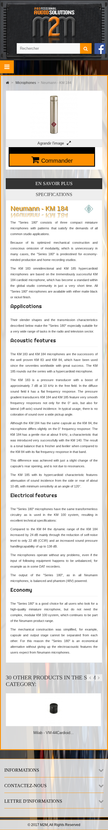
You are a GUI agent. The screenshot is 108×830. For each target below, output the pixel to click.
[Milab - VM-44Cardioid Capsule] (53, 724)
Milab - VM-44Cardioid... (53, 733)
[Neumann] (89, 212)
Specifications (54, 194)
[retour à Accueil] (7, 83)
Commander (57, 160)
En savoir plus (54, 183)
